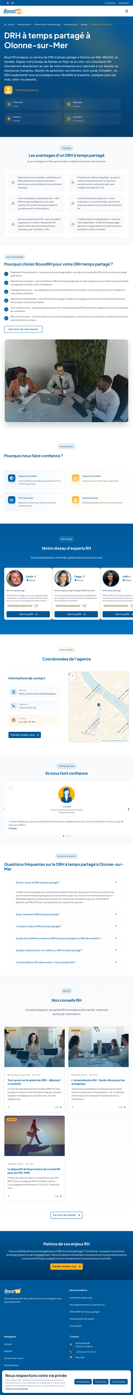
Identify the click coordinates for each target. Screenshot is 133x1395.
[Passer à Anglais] (12, 3)
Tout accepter (119, 1381)
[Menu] (126, 11)
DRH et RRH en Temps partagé (84, 1311)
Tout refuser (100, 1381)
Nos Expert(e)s (11, 1365)
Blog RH (8, 1351)
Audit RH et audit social (81, 1297)
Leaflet (106, 741)
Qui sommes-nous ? (14, 1358)
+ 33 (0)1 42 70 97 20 (86, 1352)
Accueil (8, 1344)
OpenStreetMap (116, 741)
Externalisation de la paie (82, 1318)
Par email (80, 1357)
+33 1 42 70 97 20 (27, 707)
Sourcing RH (76, 1325)
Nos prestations (78, 1290)
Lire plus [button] (13, 828)
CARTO (125, 741)
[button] (54, 621)
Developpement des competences (87, 1304)
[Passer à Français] (7, 3)
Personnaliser (83, 1381)
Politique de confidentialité (16, 1389)
